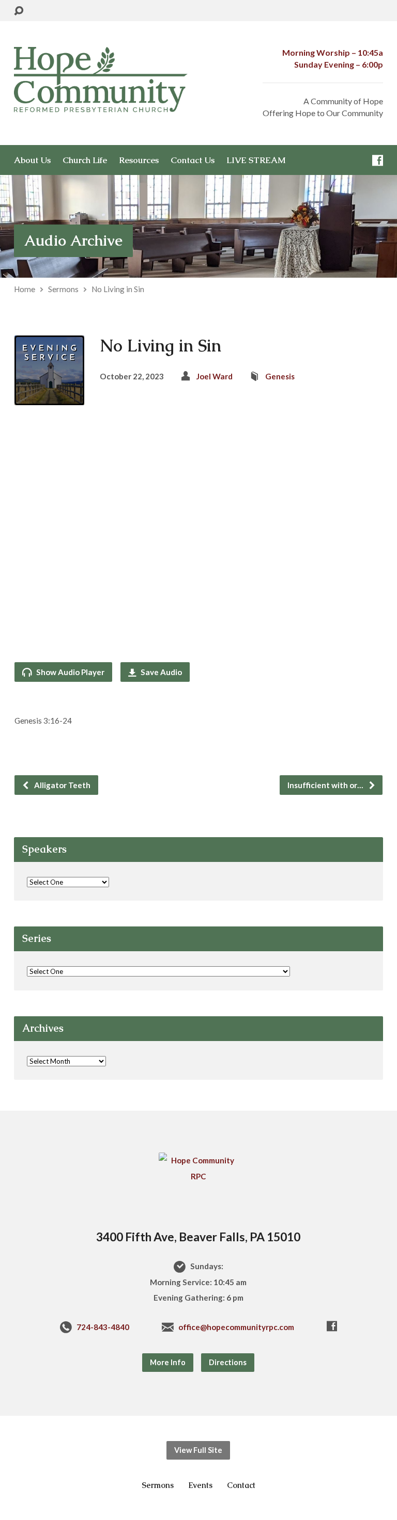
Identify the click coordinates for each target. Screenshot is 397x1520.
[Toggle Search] (18, 11)
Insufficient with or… (326, 785)
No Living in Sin (117, 289)
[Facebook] (377, 160)
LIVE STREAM (256, 160)
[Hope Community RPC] (198, 1176)
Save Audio (160, 672)
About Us (32, 160)
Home (24, 289)
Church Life (85, 160)
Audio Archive (73, 240)
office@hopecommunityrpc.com (236, 1327)
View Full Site (198, 1450)
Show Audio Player (69, 672)
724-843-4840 (103, 1327)
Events (200, 1485)
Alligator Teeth (61, 785)
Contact (241, 1485)
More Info (168, 1362)
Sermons (63, 289)
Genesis (280, 376)
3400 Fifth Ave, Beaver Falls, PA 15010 (198, 1236)
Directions (228, 1362)
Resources (139, 160)
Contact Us (193, 160)
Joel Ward (214, 376)
